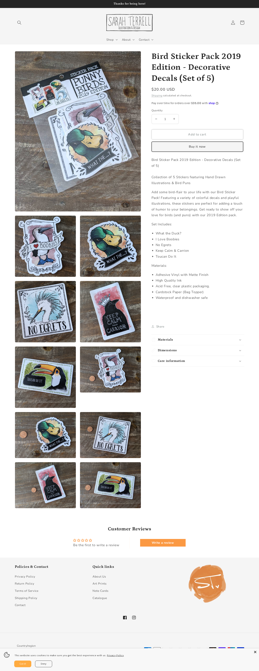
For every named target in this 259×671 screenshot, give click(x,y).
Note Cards (100, 591)
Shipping (156, 95)
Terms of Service (26, 591)
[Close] (255, 652)
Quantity (157, 110)
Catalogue (100, 598)
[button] (19, 22)
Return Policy (24, 584)
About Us (99, 576)
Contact (20, 605)
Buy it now (197, 146)
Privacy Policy (25, 576)
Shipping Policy (26, 598)
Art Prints (100, 584)
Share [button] (160, 326)
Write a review (163, 543)
